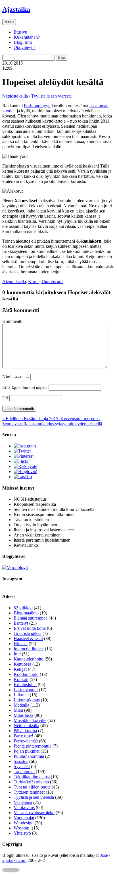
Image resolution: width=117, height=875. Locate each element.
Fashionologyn (37, 105)
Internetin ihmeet (29, 648)
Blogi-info (23, 42)
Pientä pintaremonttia (32, 746)
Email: (24, 387)
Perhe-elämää (26, 740)
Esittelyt (21, 623)
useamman (98, 105)
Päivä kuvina (25, 730)
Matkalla (21, 705)
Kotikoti (21, 679)
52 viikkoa (23, 607)
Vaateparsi (23, 802)
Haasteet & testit (28, 638)
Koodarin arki (26, 674)
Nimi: (15, 376)
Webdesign (24, 822)
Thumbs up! (52, 281)
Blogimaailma (26, 612)
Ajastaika (16, 9)
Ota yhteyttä (24, 47)
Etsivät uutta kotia (30, 628)
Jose (104, 855)
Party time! (23, 735)
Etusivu (20, 32)
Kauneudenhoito (28, 659)
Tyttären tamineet (29, 792)
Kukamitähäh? (27, 37)
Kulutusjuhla (25, 684)
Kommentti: (13, 321)
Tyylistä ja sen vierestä (51, 96)
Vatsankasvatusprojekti (34, 812)
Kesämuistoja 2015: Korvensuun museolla (51, 418)
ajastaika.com (14, 860)
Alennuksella (14, 281)
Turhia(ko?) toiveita (31, 781)
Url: (5, 397)
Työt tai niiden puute (32, 787)
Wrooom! (22, 828)
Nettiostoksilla (15, 96)
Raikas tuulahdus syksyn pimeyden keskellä (52, 423)
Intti (17, 653)
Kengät (20, 669)
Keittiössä (22, 664)
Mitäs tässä (23, 715)
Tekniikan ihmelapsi (32, 776)
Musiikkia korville (30, 720)
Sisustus (21, 761)
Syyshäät (22, 766)
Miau (18, 710)
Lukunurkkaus (27, 699)
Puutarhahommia (29, 756)
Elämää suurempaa (30, 618)
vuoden (9, 110)
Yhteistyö (22, 833)
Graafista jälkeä (27, 633)
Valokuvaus (24, 807)
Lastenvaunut (26, 689)
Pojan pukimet (26, 751)
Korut (33, 281)
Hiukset (21, 643)
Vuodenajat (24, 817)
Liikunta (21, 694)
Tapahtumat (24, 771)
